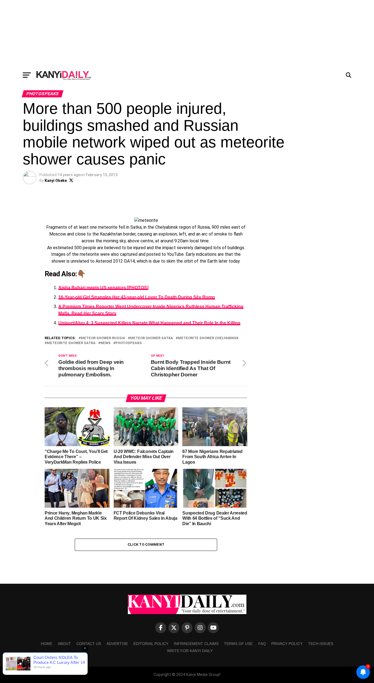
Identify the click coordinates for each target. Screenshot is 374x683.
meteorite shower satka (71, 343)
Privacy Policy (287, 643)
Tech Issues (320, 643)
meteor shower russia (103, 338)
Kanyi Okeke (56, 180)
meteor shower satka (151, 338)
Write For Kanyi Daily (190, 651)
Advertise (117, 643)
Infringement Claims (196, 643)
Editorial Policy (150, 643)
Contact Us (88, 643)
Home (46, 643)
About (64, 643)
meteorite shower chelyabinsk (208, 338)
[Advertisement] (187, 34)
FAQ (262, 643)
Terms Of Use (238, 643)
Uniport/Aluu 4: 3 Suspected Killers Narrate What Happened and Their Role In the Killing (149, 323)
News (105, 343)
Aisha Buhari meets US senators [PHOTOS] (103, 287)
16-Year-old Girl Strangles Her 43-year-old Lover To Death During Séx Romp (136, 297)
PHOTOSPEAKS (129, 343)
